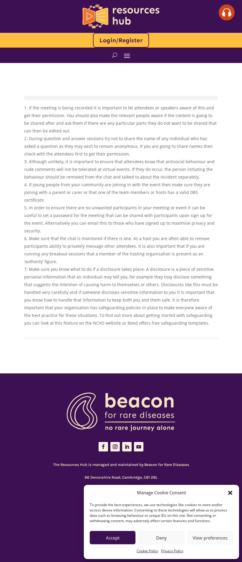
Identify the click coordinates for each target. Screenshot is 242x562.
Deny (161, 538)
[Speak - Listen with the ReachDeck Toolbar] (227, 12)
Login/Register (120, 40)
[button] (230, 493)
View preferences (210, 538)
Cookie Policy (147, 550)
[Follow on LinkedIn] (127, 446)
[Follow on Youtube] (138, 446)
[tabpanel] (121, 219)
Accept (113, 538)
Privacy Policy (172, 550)
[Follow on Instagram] (115, 446)
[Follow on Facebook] (103, 446)
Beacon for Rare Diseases (166, 464)
